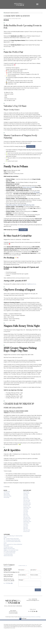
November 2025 (27, 504)
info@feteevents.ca (31, 284)
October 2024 (26, 520)
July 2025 (25, 510)
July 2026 (25, 494)
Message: (20, 579)
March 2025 (26, 515)
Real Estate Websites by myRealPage (33, 616)
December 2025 (27, 503)
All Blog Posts (7, 491)
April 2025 (25, 514)
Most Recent (26, 491)
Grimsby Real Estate (8, 547)
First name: (21, 569)
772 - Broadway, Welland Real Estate (12, 540)
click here (31, 146)
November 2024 (27, 518)
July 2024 (25, 524)
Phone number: (34, 574)
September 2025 (27, 507)
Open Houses (7, 494)
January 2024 (26, 531)
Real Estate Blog (7, 496)
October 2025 (26, 505)
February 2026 (26, 500)
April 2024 (25, 528)
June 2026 (25, 496)
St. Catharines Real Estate (9, 552)
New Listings (6, 493)
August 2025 (26, 508)
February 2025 (26, 517)
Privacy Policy (23, 616)
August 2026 (26, 493)
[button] (4, 583)
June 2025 (25, 511)
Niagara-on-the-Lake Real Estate (11, 550)
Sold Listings (6, 497)
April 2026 (25, 497)
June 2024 (25, 525)
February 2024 (26, 530)
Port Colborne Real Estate (9, 551)
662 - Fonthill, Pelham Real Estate (11, 538)
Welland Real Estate (8, 555)
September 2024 (27, 521)
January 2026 (26, 501)
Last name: (33, 569)
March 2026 (26, 498)
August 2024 (26, 522)
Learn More (21, 565)
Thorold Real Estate (8, 554)
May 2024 (25, 527)
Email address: (22, 574)
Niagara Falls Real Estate (9, 548)
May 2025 (25, 513)
